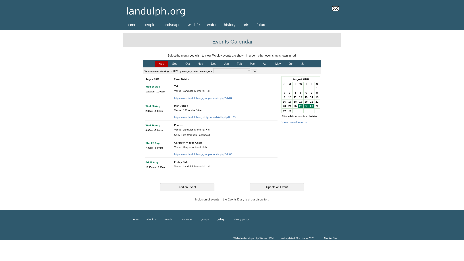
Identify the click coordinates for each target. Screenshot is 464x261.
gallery (221, 219)
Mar (252, 63)
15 (317, 97)
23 (284, 106)
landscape (172, 24)
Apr (265, 63)
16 (284, 101)
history (229, 24)
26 (300, 106)
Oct (187, 63)
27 (306, 106)
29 (317, 106)
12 (300, 97)
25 (295, 106)
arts (246, 24)
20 (306, 101)
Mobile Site (330, 238)
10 (289, 97)
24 (289, 106)
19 (300, 101)
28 (311, 106)
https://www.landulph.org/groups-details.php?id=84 (203, 98)
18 (295, 101)
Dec (213, 63)
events (169, 219)
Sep (174, 63)
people (149, 24)
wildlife (194, 24)
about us (151, 219)
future (261, 24)
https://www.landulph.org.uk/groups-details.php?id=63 (205, 117)
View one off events (294, 122)
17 (289, 101)
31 (289, 110)
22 (317, 101)
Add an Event (187, 187)
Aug (161, 63)
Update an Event (277, 187)
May (278, 63)
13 (306, 97)
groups (205, 219)
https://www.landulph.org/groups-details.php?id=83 (203, 154)
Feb (239, 63)
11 (295, 97)
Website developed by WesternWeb (253, 238)
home (131, 24)
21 (311, 101)
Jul (303, 63)
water (212, 24)
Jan (226, 63)
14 (311, 97)
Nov (200, 63)
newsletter (187, 219)
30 (284, 110)
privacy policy (241, 219)
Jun (291, 63)
